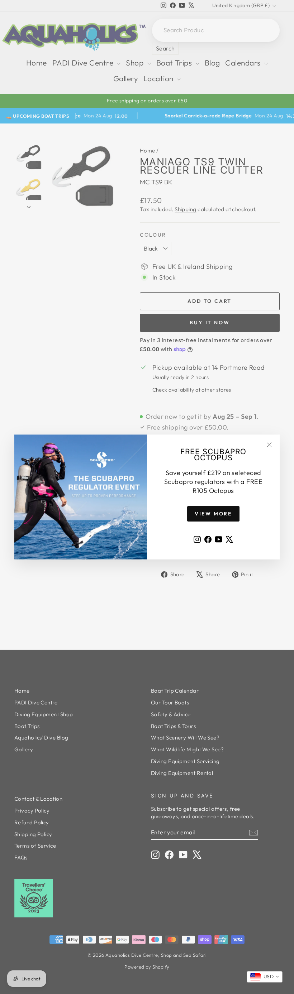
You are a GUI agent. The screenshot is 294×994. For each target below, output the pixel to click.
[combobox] (265, 977)
